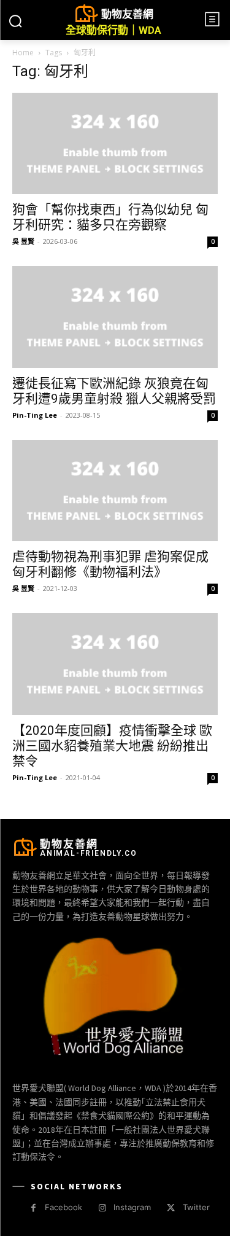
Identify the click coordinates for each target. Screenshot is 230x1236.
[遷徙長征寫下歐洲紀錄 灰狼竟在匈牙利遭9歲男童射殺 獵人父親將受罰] (115, 316)
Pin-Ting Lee (34, 415)
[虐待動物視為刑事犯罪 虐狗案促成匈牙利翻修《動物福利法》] (115, 490)
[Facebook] (33, 1208)
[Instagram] (102, 1208)
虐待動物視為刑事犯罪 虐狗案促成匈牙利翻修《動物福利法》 (110, 564)
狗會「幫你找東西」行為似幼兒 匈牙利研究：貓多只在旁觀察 (110, 217)
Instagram (132, 1207)
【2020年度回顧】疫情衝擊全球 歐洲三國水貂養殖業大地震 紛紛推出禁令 (112, 746)
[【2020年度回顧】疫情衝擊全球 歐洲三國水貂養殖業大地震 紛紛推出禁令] (115, 663)
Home (23, 52)
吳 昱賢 (23, 241)
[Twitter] (170, 1208)
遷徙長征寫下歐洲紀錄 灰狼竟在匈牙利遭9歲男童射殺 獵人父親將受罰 (114, 391)
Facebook (63, 1207)
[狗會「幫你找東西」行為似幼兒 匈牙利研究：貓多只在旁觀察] (115, 143)
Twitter (196, 1207)
